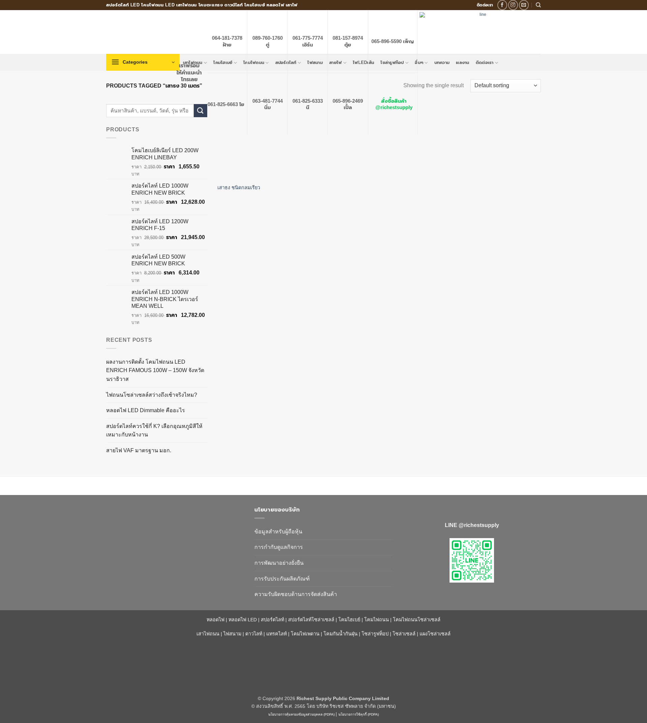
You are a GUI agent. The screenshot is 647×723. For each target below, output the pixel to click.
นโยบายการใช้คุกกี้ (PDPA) (358, 714)
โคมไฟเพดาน (305, 633)
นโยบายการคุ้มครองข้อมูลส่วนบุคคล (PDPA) (301, 714)
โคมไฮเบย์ (349, 619)
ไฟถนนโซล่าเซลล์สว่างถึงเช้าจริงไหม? (151, 395)
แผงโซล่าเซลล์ (435, 633)
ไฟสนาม (232, 633)
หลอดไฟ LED (242, 619)
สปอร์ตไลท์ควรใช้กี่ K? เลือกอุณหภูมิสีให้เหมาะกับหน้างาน (154, 430)
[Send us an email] (524, 5)
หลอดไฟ (215, 619)
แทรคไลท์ (276, 633)
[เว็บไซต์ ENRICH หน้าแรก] (175, 521)
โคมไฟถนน (376, 619)
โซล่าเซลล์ (404, 633)
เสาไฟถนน (207, 633)
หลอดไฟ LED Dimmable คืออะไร (145, 410)
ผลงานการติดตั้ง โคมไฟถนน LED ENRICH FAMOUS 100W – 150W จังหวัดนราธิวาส (155, 370)
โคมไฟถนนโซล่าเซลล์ (416, 619)
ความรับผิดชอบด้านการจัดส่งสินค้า (295, 594)
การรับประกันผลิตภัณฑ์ (282, 579)
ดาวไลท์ (253, 633)
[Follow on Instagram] (513, 5)
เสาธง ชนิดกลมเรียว (238, 187)
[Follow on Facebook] (502, 5)
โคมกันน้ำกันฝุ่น (341, 633)
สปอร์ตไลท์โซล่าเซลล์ (311, 619)
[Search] (538, 5)
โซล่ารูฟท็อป (375, 633)
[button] (143, 62)
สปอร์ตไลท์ (272, 619)
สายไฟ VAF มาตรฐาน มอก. (138, 450)
